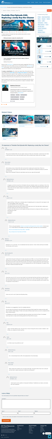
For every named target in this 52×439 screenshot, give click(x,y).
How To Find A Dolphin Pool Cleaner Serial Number (26, 125)
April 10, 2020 (10, 351)
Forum (18, 429)
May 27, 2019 (7, 273)
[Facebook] (11, 101)
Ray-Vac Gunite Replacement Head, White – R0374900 (19, 229)
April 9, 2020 (9, 338)
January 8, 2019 (9, 324)
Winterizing (30, 429)
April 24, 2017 (7, 303)
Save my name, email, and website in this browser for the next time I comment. (18, 416)
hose (2, 67)
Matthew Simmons (10, 179)
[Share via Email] (6, 104)
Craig (6, 148)
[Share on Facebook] (1, 104)
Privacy (2, 437)
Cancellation (42, 428)
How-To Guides (19, 428)
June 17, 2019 (7, 254)
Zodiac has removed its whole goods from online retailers (32, 226)
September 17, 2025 (8, 149)
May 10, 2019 (7, 290)
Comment (4, 398)
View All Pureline (43, 66)
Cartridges (47, 51)
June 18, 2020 (7, 163)
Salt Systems (46, 56)
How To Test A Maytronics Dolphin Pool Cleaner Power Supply (41, 125)
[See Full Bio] (23, 92)
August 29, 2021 (9, 197)
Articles (5, 7)
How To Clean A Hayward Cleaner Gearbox (9, 138)
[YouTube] (14, 101)
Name (3, 411)
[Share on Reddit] (4, 104)
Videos (18, 426)
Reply (6, 159)
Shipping (41, 427)
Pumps (48, 46)
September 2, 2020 (10, 180)
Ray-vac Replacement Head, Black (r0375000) (17, 231)
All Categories (31, 432)
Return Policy (42, 429)
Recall (41, 431)
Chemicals (30, 428)
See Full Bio (20, 92)
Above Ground (31, 430)
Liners (48, 61)
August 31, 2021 (11, 221)
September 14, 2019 (8, 240)
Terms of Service (6, 437)
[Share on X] (3, 104)
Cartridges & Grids (31, 427)
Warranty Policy (42, 430)
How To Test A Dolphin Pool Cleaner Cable (10, 125)
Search (49, 10)
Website (36, 411)
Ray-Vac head (29, 65)
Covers (30, 431)
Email (19, 411)
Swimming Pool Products (44, 41)
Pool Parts (30, 426)
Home (1, 7)
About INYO (42, 426)
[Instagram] (12, 101)
